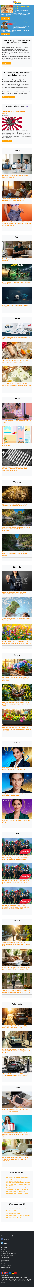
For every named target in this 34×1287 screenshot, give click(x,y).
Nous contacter (5, 1267)
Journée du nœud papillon (13, 1217)
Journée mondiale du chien (14, 1211)
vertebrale (18, 1279)
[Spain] (15, 1274)
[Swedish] (10, 1274)
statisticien (28, 1281)
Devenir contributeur (7, 1264)
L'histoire (6, 63)
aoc (10, 1279)
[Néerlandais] (7, 1274)
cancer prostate (10, 1277)
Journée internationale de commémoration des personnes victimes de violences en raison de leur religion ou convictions (18, 1183)
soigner (24, 1279)
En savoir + (5, 18)
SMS (13, 1279)
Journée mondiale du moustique (15, 1191)
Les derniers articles (7, 1255)
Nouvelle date (5, 1260)
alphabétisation (19, 1281)
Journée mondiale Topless (13, 1213)
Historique (4, 1250)
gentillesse (19, 1277)
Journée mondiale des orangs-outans (17, 1193)
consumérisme (10, 1281)
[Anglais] (4, 1274)
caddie (29, 1279)
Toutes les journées (6, 1262)
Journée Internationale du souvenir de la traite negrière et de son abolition (17, 1178)
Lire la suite (7, 141)
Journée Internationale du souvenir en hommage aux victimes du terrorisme (17, 1188)
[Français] (2, 1274)
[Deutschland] (13, 1274)
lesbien (3, 1282)
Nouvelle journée (8, 97)
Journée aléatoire (6, 1266)
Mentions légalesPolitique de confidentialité (8, 1252)
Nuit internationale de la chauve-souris (17, 1209)
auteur (3, 1281)
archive (3, 1277)
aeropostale (4, 1279)
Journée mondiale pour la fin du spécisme (18, 1215)
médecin (26, 1277)
